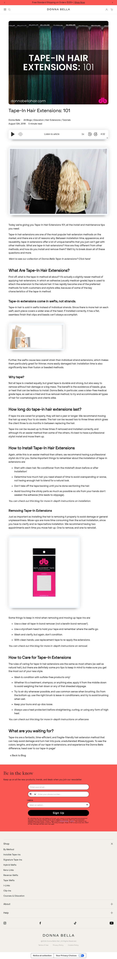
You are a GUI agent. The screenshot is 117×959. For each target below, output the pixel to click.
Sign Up (58, 813)
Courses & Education (13, 896)
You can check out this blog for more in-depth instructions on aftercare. (49, 719)
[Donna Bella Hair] (58, 935)
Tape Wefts (9, 880)
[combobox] (32, 794)
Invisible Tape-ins (12, 854)
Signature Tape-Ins (12, 859)
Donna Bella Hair (53, 941)
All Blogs (28, 120)
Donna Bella (15, 120)
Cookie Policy (73, 945)
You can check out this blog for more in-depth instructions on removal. (48, 645)
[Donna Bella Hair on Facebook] (40, 923)
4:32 (103, 134)
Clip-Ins (7, 890)
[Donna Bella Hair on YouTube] (112, 923)
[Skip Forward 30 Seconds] (95, 134)
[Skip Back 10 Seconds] (90, 134)
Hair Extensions (53, 120)
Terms (72, 821)
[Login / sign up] (106, 9)
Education (39, 120)
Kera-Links (8, 870)
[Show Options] (87, 804)
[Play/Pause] (13, 134)
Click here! (84, 258)
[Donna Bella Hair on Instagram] (4, 923)
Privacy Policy (64, 821)
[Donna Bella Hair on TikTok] (75, 923)
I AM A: (30, 800)
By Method (8, 849)
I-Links (6, 885)
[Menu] (5, 9)
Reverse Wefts (10, 875)
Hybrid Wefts (9, 865)
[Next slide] (112, 2)
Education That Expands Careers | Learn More (65, 2)
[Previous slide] (4, 2)
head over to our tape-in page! (38, 748)
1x (83, 134)
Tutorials (66, 120)
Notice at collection (42, 955)
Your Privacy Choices (66, 955)
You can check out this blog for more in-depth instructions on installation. (50, 500)
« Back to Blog (18, 755)
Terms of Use (43, 945)
